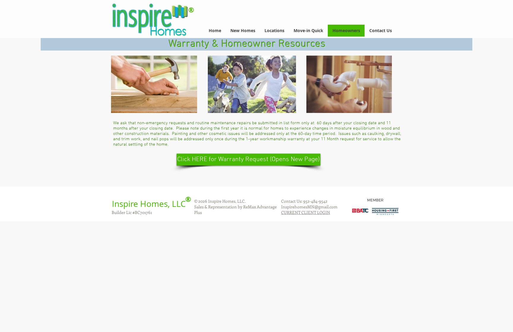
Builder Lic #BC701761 (132, 212)
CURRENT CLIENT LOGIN (305, 212)
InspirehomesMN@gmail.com (309, 207)
